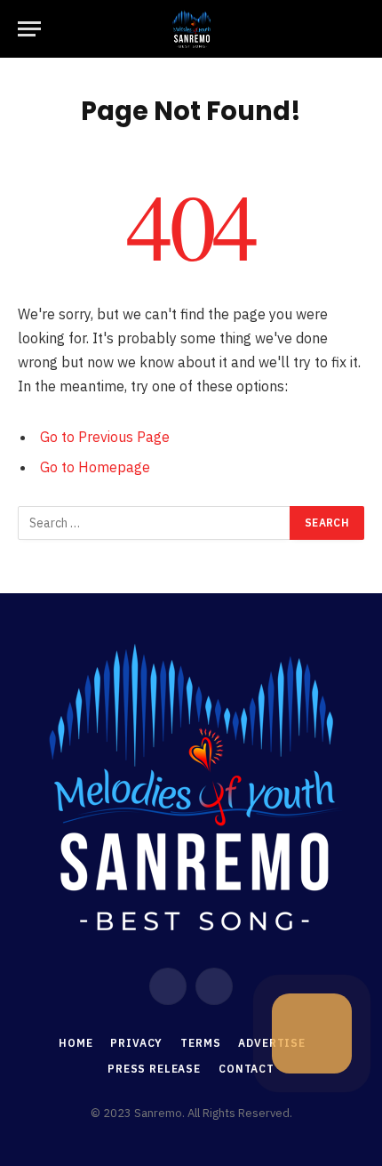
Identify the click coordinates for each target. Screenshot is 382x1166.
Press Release (154, 1068)
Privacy (136, 1042)
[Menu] (29, 29)
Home (75, 1042)
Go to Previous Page (105, 437)
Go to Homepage (95, 467)
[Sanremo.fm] (191, 29)
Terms (200, 1042)
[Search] (362, 29)
